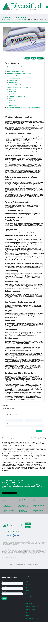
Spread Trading (13, 91)
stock (18, 162)
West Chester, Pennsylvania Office (22, 511)
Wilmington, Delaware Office (23, 500)
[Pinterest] (19, 531)
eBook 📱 (40, 58)
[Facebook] (9, 531)
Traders (11, 275)
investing (24, 120)
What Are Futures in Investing (15, 67)
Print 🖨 (27, 58)
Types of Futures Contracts (14, 76)
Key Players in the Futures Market (16, 96)
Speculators (12, 100)
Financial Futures (13, 80)
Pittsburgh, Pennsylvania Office (7, 506)
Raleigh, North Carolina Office (8, 511)
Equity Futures (13, 82)
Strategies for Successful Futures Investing (19, 87)
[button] (8, 500)
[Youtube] (11, 531)
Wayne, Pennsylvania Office (39, 506)
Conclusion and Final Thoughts (15, 112)
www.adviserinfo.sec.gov (26, 551)
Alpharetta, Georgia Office (38, 500)
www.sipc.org (9, 557)
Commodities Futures (14, 78)
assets (40, 126)
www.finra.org (4, 557)
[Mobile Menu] (47, 7)
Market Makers (13, 103)
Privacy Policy (14, 557)
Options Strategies (14, 94)
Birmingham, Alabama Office (8, 500)
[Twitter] (6, 531)
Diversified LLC (10, 52)
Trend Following (13, 89)
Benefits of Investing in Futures (15, 71)
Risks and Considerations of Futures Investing (19, 73)
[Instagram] (16, 531)
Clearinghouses (13, 105)
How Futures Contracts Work (14, 69)
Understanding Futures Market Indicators (18, 85)
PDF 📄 (33, 58)
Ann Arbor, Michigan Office (38, 511)
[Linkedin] (14, 531)
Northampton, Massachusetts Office (23, 506)
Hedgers (11, 98)
